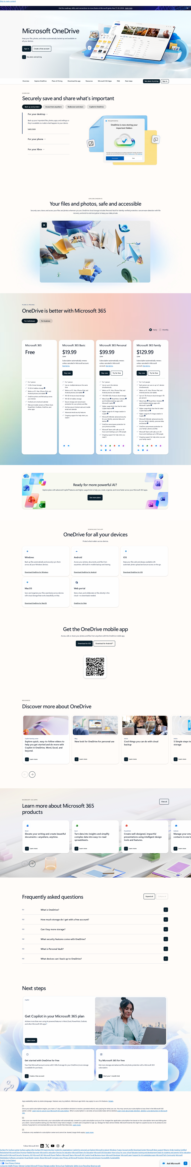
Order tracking (175, 1150)
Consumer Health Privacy (9, 1165)
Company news (57, 1158)
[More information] (44, 388)
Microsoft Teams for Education (83, 1152)
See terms (66, 366)
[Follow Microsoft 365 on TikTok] (63, 1146)
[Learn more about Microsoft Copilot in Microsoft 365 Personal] (114, 403)
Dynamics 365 (27, 1155)
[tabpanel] (95, 147)
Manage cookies (49, 1165)
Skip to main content (8, 1)
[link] (26, 82)
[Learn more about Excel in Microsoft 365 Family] (147, 401)
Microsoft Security (15, 1155)
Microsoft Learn (126, 1155)
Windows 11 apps (116, 1150)
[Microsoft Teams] (110, 450)
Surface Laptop (14, 1150)
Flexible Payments (33, 1152)
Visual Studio (28, 1158)
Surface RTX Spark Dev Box (44, 1150)
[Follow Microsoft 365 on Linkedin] (42, 1146)
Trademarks (69, 1165)
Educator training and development (144, 1152)
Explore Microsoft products (99, 1150)
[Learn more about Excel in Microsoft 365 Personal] (110, 398)
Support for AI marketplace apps (144, 1155)
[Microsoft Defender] (105, 450)
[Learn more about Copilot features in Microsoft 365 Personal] (113, 408)
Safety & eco (78, 1165)
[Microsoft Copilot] (101, 445)
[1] (23, 1105)
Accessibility (105, 1158)
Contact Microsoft (31, 1165)
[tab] (32, 107)
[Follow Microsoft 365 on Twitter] (47, 1146)
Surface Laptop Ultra (27, 1150)
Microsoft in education (48, 1152)
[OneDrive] (68, 445)
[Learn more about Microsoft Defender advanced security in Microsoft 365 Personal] (107, 421)
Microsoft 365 (38, 1155)
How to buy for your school (121, 1152)
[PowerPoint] (114, 445)
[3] (23, 1129)
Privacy (40, 1165)
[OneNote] (123, 445)
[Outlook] (64, 445)
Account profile (127, 1150)
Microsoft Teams (68, 1155)
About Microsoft (45, 1158)
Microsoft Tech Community (165, 1155)
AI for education (185, 1152)
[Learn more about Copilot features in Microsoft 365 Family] (150, 410)
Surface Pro (4, 1150)
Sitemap (22, 1165)
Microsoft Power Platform (53, 1155)
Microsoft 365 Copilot (82, 1155)
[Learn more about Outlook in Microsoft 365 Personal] (126, 398)
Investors (81, 1158)
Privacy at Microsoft (70, 1158)
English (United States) (8, 1160)
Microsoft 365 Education (102, 1152)
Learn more (128, 8)
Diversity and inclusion (93, 1158)
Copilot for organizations (63, 1150)
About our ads (95, 1165)
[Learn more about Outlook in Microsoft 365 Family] (163, 401)
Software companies (16, 1158)
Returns (166, 1150)
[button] (44, 225)
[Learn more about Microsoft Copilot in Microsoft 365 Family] (151, 405)
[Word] (105, 445)
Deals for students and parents (168, 1152)
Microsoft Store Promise (17, 1152)
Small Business (95, 1155)
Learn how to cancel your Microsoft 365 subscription (50, 1111)
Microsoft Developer (113, 1155)
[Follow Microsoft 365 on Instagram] (58, 1146)
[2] (23, 1117)
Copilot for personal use (81, 1150)
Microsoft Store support (154, 1150)
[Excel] (110, 445)
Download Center (139, 1150)
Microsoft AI (4, 1155)
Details (110, 1101)
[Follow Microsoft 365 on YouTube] (52, 1146)
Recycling (86, 1165)
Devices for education (64, 1152)
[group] (46, 739)
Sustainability (115, 1158)
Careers (36, 1158)
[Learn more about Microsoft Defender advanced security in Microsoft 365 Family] (147, 423)
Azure (103, 1155)
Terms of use (59, 1165)
